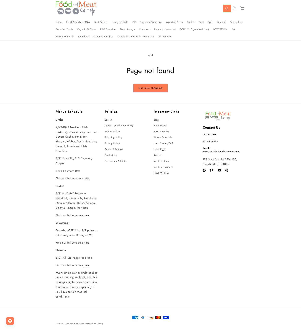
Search (108, 120)
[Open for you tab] (10, 321)
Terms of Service (114, 149)
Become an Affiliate (116, 161)
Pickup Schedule (163, 137)
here (87, 178)
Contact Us (111, 155)
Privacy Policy (112, 143)
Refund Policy (112, 131)
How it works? (161, 131)
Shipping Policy (113, 137)
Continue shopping (151, 88)
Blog (156, 120)
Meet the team (162, 161)
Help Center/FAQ (164, 143)
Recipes (158, 155)
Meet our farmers (163, 167)
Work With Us (161, 173)
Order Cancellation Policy (119, 125)
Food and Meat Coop (74, 323)
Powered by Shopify (94, 323)
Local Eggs (160, 149)
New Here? (160, 125)
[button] (227, 8)
